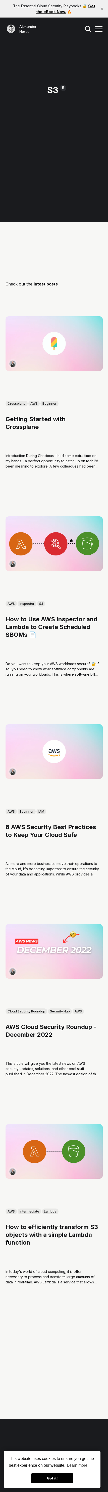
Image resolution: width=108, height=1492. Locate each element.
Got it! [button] (52, 1478)
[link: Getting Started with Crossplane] (54, 369)
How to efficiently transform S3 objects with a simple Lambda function (52, 1234)
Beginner (49, 403)
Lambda (50, 1211)
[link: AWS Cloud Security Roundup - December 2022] (54, 977)
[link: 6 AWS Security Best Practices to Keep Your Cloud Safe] (54, 777)
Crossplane (17, 403)
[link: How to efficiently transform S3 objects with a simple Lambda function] (54, 1177)
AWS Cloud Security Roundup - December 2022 (51, 1030)
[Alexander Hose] (12, 363)
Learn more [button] (77, 1465)
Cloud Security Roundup (26, 1011)
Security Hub (60, 1011)
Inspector (27, 603)
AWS (34, 403)
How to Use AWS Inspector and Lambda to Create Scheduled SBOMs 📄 (51, 626)
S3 (41, 603)
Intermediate (29, 1211)
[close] (102, 9)
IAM (41, 811)
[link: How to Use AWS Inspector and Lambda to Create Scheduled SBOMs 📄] (54, 569)
